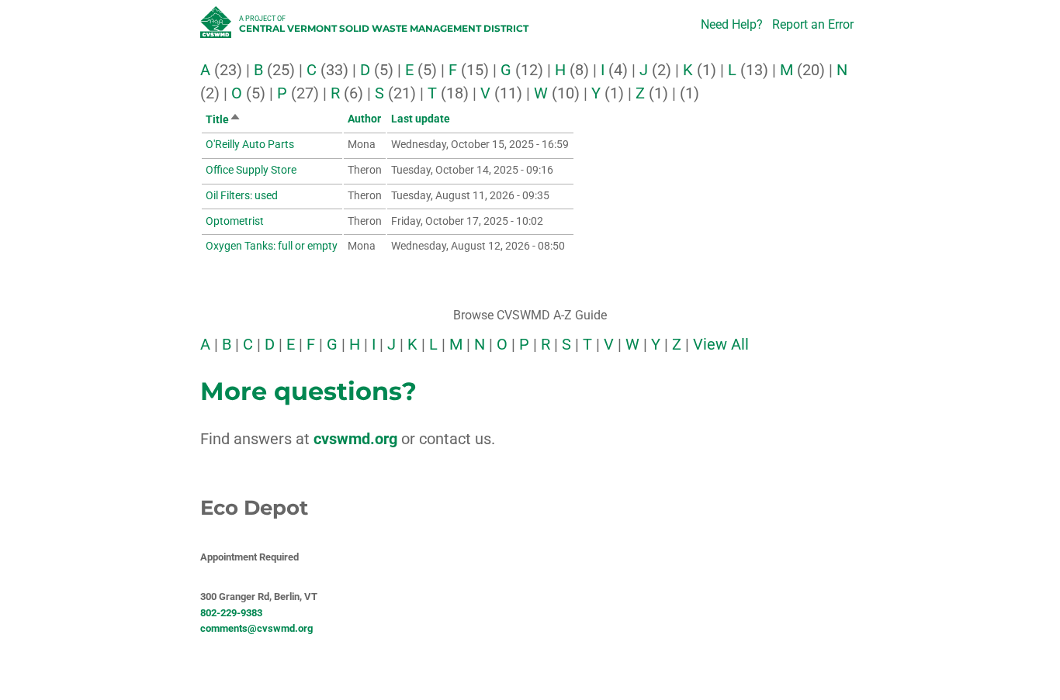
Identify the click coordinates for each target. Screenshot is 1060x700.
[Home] (217, 26)
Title (223, 119)
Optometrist (235, 221)
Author (364, 118)
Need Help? (732, 24)
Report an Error (813, 24)
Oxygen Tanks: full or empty (272, 246)
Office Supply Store (251, 170)
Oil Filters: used (242, 195)
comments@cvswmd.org (256, 628)
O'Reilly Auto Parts (250, 144)
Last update (420, 118)
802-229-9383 (231, 613)
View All (721, 344)
